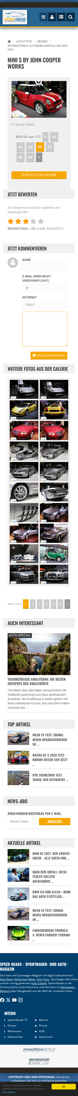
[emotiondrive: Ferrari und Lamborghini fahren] (39, 1050)
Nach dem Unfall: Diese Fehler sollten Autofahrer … (49, 877)
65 (30, 147)
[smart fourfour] (24, 553)
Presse (43, 1025)
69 (30, 157)
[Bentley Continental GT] (24, 430)
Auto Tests (43, 979)
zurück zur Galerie (39, 174)
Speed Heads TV (17, 1020)
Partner (12, 1025)
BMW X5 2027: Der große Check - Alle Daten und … (51, 855)
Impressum (46, 1037)
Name (26, 260)
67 (50, 147)
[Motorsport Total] (39, 1062)
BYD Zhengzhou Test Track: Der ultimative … (50, 777)
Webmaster (15, 1031)
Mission (43, 1020)
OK (63, 1086)
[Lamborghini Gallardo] (24, 389)
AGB (41, 1031)
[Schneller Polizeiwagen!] (54, 553)
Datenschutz (15, 1037)
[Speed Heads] (15, 17)
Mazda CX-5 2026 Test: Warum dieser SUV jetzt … (50, 760)
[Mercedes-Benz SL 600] (54, 512)
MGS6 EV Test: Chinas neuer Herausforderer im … (49, 740)
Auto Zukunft (39, 983)
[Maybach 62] (54, 533)
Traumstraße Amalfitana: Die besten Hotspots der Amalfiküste (37, 681)
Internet (29, 297)
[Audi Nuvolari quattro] (24, 574)
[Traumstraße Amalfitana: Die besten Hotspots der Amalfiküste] (39, 653)
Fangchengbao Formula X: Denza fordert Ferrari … (51, 935)
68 (21, 157)
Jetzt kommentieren (51, 355)
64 (21, 147)
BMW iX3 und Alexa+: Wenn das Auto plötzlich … (51, 894)
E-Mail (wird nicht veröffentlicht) (36, 278)
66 (40, 147)
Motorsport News (24, 979)
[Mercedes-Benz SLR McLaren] (24, 451)
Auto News (6, 979)
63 (54, 136)
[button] (15, 99)
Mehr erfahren (8, 1092)
